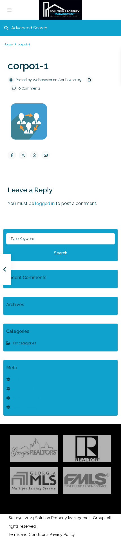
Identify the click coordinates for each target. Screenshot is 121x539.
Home (8, 44)
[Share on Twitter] (23, 155)
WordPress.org (25, 407)
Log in (18, 379)
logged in (45, 203)
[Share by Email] (45, 155)
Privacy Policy (62, 534)
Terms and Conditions (28, 534)
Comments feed (26, 398)
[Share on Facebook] (12, 155)
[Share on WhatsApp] (34, 155)
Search (60, 253)
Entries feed (22, 389)
